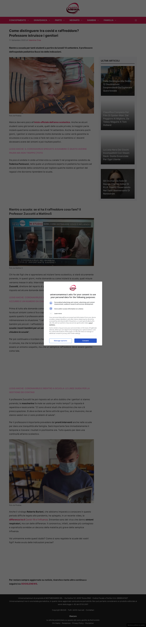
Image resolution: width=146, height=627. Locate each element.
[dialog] (73, 313)
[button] (73, 313)
